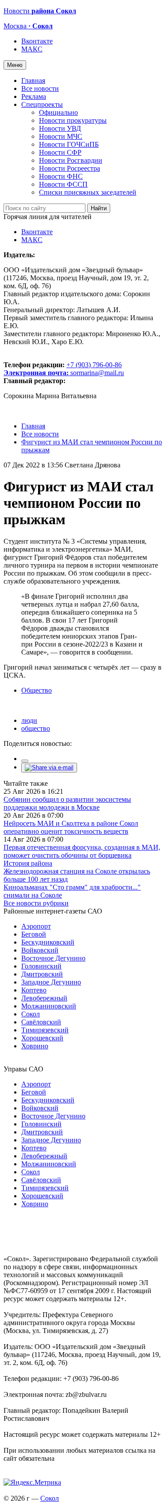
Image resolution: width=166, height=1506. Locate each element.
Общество (36, 690)
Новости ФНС (61, 176)
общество (35, 728)
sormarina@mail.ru (97, 372)
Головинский (41, 966)
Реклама (33, 96)
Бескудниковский (47, 942)
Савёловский (41, 1022)
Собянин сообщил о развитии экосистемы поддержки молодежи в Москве (67, 803)
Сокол (30, 1014)
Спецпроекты (42, 104)
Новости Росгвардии (70, 160)
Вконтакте (37, 41)
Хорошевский (42, 1038)
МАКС (31, 49)
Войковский (39, 950)
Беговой (33, 934)
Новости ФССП (63, 184)
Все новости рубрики (36, 903)
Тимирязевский (45, 1030)
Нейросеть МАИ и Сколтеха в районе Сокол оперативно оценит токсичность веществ (71, 827)
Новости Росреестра (69, 168)
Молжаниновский (48, 1006)
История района (28, 863)
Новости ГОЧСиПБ (69, 144)
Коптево (33, 990)
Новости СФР (60, 152)
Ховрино (34, 1046)
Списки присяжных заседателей (87, 192)
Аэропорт (36, 926)
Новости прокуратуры (73, 120)
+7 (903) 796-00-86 (63, 368)
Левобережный (44, 998)
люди (29, 720)
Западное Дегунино (51, 982)
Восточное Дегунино (53, 958)
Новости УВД (60, 128)
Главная (33, 80)
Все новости (40, 88)
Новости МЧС (60, 136)
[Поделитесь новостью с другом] (49, 767)
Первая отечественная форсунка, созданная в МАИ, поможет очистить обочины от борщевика (82, 851)
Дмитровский (42, 974)
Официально (58, 112)
